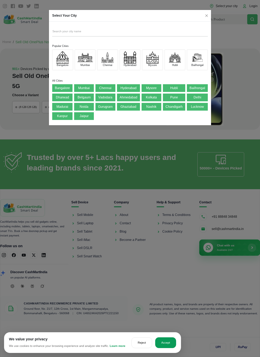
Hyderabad (128, 88)
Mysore (151, 88)
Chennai (105, 88)
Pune (174, 97)
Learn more (117, 345)
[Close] (206, 15)
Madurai (62, 106)
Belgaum (84, 97)
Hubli (174, 88)
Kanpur (62, 116)
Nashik (151, 106)
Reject (142, 342)
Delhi (197, 97)
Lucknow (197, 106)
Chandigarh (174, 106)
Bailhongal (197, 88)
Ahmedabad (128, 97)
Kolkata (151, 97)
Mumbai (84, 88)
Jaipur (84, 116)
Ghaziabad (128, 106)
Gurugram (105, 106)
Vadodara (105, 97)
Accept (165, 342)
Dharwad (62, 97)
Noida (84, 106)
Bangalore (62, 88)
